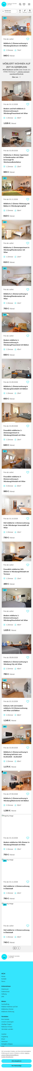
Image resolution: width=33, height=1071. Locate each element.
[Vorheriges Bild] (4, 25)
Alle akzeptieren (16, 1061)
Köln (2, 1046)
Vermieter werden (7, 1029)
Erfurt (3, 1039)
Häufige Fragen (6, 1024)
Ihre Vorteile (5, 1019)
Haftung (4, 994)
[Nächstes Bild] (28, 25)
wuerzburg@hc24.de (16, 74)
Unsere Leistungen (7, 1022)
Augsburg (4, 1036)
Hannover (4, 1041)
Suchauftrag (5, 1004)
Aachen (3, 1034)
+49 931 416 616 (23, 72)
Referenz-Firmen (6, 1027)
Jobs (2, 996)
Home (3, 976)
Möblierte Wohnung (7, 1011)
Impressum (5, 989)
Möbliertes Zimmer (7, 1009)
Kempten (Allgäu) (7, 1044)
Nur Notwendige (16, 1065)
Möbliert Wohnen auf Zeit (9, 1006)
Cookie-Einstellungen (7, 1057)
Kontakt (3, 979)
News (3, 981)
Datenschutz (5, 991)
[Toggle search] (20, 4)
